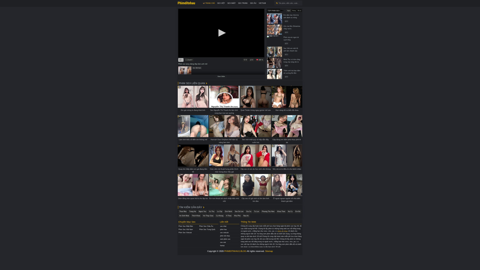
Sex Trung (243, 3)
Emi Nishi (228, 211)
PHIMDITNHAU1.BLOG (235, 251)
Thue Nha (182, 211)
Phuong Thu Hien (268, 211)
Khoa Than (281, 211)
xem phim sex (225, 239)
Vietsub (262, 3)
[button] (221, 32)
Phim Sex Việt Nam (185, 229)
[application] (221, 33)
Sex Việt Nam (197, 68)
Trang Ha (192, 211)
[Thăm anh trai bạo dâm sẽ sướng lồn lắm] (274, 74)
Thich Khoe (196, 216)
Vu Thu (211, 211)
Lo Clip (219, 211)
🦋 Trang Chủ (209, 3)
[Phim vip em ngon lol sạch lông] (274, 41)
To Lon (256, 211)
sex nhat (223, 226)
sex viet (223, 242)
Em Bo (297, 211)
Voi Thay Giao (208, 216)
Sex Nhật (231, 3)
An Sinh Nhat (184, 216)
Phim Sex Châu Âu (206, 226)
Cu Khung (219, 216)
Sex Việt (221, 3)
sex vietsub (224, 233)
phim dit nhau (283, 231)
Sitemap (269, 251)
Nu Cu (290, 211)
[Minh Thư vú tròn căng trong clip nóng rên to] (274, 63)
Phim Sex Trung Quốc (207, 229)
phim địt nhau (225, 236)
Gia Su (248, 211)
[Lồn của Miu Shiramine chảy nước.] (274, 29)
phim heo (223, 229)
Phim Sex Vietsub (185, 233)
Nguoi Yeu (202, 211)
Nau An (246, 216)
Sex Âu (253, 3)
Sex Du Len (239, 211)
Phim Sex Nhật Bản (185, 226)
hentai (222, 245)
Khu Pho (237, 216)
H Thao (228, 216)
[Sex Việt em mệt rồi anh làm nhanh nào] (274, 52)
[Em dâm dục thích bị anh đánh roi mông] (274, 18)
